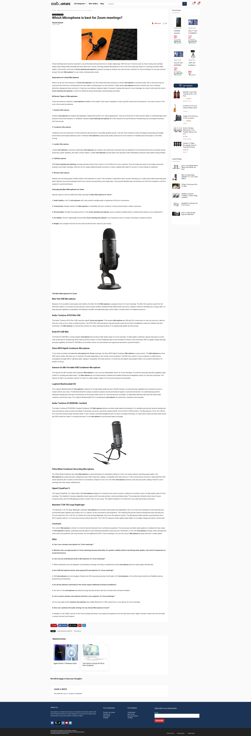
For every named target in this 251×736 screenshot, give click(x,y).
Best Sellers (93, 4)
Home (54, 10)
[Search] (184, 4)
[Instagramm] (63, 723)
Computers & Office (58, 14)
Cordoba (185, 111)
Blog (102, 4)
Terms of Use (170, 733)
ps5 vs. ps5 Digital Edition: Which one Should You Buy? (189, 167)
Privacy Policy (180, 733)
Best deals (106, 716)
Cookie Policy (191, 733)
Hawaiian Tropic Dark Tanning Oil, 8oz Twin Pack (190, 94)
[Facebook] (52, 723)
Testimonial (131, 712)
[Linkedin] (70, 723)
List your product (133, 716)
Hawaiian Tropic (187, 101)
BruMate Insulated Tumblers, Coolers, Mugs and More (189, 195)
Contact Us (106, 714)
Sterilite (185, 152)
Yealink (185, 123)
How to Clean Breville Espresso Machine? (188, 213)
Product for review (109, 712)
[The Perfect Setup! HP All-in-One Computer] (94, 646)
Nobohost (58, 733)
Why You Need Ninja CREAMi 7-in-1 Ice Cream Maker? (189, 176)
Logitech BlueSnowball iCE (64, 631)
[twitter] (55, 723)
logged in (66, 693)
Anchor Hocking (187, 139)
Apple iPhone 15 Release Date (65, 663)
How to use (131, 714)
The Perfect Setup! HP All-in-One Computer (93, 664)
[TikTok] (59, 723)
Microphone (77, 631)
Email (157, 713)
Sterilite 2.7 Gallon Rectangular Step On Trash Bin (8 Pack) (189, 145)
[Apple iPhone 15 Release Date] (66, 646)
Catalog (105, 717)
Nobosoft (60, 732)
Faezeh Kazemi (57, 23)
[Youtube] (66, 723)
